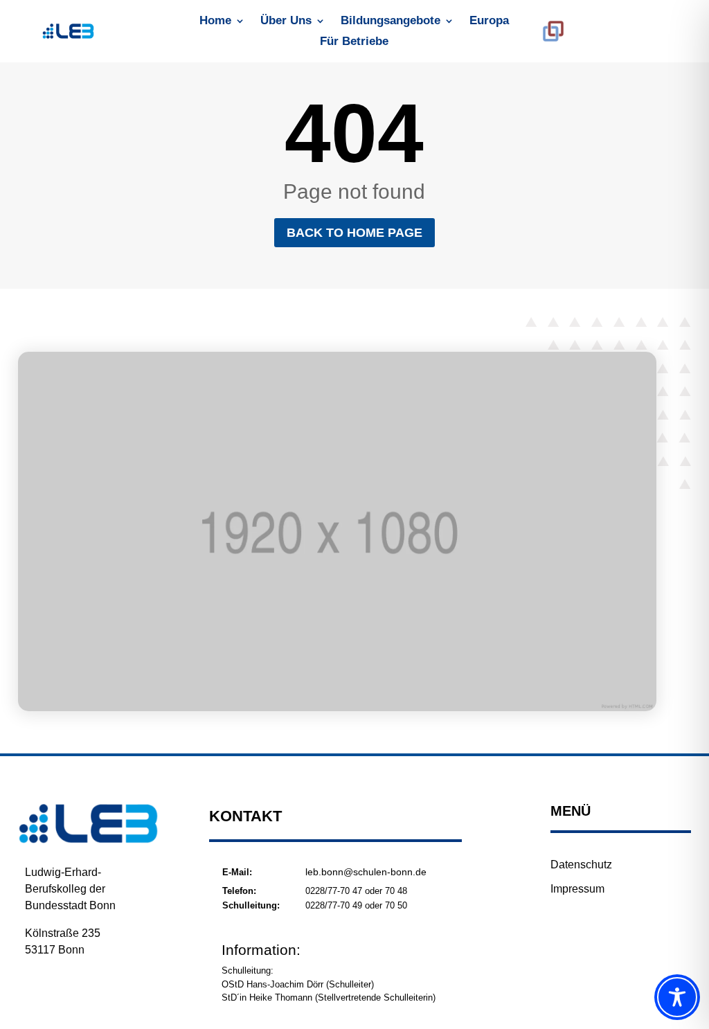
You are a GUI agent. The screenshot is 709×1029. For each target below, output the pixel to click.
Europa (489, 21)
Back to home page (354, 233)
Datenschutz (581, 864)
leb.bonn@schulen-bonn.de (366, 871)
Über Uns (286, 21)
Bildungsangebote (390, 21)
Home (215, 21)
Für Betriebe (354, 42)
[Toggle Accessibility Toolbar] (677, 997)
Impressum (577, 889)
